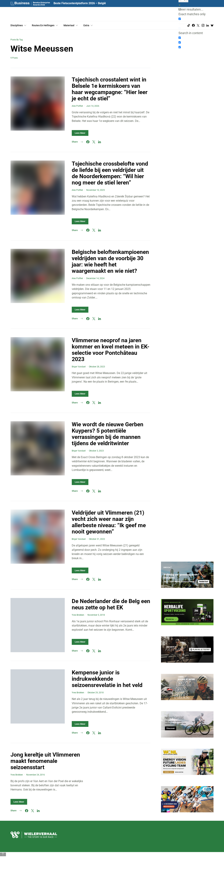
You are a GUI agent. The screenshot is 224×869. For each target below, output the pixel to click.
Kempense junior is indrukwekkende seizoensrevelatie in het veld (107, 678)
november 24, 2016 (35, 775)
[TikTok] (188, 25)
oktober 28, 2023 (97, 366)
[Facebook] (193, 25)
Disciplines (16, 25)
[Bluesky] (212, 25)
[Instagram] (203, 25)
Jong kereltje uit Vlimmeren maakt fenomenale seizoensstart (45, 761)
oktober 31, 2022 (97, 539)
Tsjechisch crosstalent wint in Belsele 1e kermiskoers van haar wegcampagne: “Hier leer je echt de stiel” (110, 89)
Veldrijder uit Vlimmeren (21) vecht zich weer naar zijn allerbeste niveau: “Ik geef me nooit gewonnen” (109, 522)
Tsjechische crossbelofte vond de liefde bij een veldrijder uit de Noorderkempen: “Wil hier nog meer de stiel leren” (110, 173)
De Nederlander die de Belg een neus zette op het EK (111, 604)
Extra (86, 25)
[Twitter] (198, 25)
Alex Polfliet (77, 106)
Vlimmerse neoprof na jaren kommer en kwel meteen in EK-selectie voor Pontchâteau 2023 (110, 349)
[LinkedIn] (207, 25)
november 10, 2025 (95, 190)
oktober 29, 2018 (96, 692)
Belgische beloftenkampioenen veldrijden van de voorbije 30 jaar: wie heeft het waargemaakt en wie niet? (110, 261)
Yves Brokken (78, 615)
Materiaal (69, 25)
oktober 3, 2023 (96, 451)
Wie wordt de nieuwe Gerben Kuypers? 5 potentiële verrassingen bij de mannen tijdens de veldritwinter (107, 434)
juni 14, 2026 (92, 106)
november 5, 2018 (96, 615)
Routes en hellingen (43, 25)
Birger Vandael (79, 366)
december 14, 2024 (95, 278)
